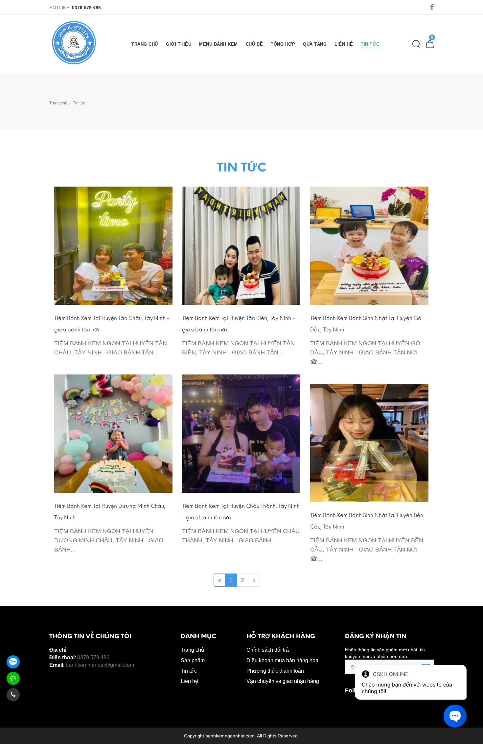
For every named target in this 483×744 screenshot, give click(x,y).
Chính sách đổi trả (267, 650)
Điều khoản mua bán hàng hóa (282, 660)
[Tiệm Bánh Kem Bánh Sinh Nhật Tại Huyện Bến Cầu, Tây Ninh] (369, 442)
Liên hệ (189, 681)
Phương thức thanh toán (275, 671)
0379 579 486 (86, 7)
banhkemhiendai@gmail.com (100, 665)
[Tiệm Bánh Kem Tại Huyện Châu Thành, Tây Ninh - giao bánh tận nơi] (241, 433)
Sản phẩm (193, 660)
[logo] (74, 42)
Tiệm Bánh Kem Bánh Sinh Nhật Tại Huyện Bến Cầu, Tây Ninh (366, 521)
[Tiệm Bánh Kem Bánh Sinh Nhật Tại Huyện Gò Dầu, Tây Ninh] (369, 245)
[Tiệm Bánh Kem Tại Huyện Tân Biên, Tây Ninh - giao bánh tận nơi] (241, 245)
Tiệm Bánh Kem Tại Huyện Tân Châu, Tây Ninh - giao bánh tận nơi (112, 324)
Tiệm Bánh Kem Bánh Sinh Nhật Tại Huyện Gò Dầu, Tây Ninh (365, 324)
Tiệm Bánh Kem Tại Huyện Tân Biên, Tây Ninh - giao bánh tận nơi (238, 324)
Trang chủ (58, 103)
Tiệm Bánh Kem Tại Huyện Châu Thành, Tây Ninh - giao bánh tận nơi (241, 512)
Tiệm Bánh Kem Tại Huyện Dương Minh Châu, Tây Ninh (109, 512)
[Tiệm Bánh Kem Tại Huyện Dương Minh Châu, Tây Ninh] (113, 433)
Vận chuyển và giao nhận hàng (282, 681)
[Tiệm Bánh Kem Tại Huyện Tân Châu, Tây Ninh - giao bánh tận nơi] (113, 245)
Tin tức (189, 671)
